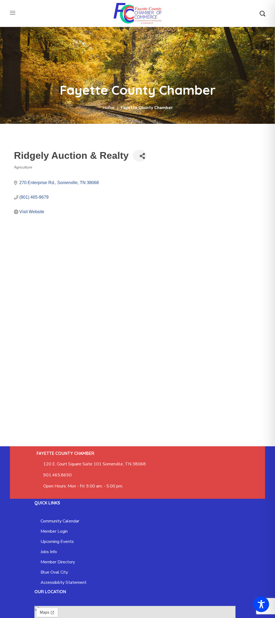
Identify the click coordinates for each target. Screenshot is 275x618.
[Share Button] (140, 156)
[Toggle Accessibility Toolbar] (261, 604)
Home (108, 108)
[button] (262, 13)
